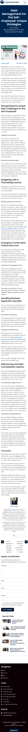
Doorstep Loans (7, 691)
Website (3, 595)
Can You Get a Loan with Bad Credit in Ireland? (17, 621)
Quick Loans (6, 686)
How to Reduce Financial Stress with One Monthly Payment (18, 628)
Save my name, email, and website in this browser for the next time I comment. (13, 604)
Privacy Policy (19, 725)
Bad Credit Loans (7, 689)
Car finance (6, 702)
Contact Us (5, 678)
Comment (4, 565)
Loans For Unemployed (9, 694)
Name (3, 580)
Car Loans (6, 699)
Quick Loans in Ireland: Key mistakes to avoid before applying (17, 635)
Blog (3, 675)
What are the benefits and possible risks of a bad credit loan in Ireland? (17, 642)
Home (4, 670)
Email (3, 588)
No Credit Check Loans (9, 696)
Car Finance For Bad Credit (10, 704)
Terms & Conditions (10, 725)
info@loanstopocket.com (10, 713)
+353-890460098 (7, 715)
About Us (4, 673)
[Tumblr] (14, 535)
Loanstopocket (16, 722)
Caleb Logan (5, 63)
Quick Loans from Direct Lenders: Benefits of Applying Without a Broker (17, 650)
